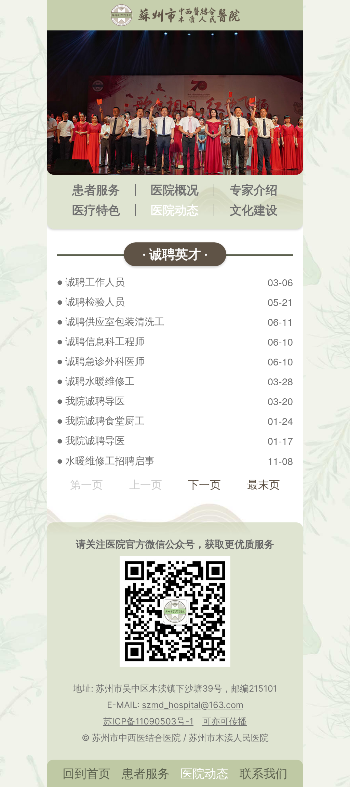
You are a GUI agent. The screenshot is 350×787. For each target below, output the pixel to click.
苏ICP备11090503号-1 (148, 721)
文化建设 (254, 210)
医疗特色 (96, 210)
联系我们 (263, 773)
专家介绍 (254, 190)
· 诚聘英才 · (175, 254)
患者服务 (96, 190)
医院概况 (175, 190)
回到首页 (86, 773)
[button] (169, 166)
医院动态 (175, 210)
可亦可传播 (224, 721)
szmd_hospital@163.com (192, 704)
